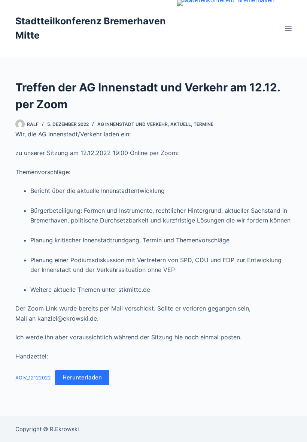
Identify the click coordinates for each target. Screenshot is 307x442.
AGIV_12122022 (33, 378)
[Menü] (288, 28)
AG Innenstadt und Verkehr (132, 124)
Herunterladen (82, 377)
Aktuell (180, 124)
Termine (203, 124)
